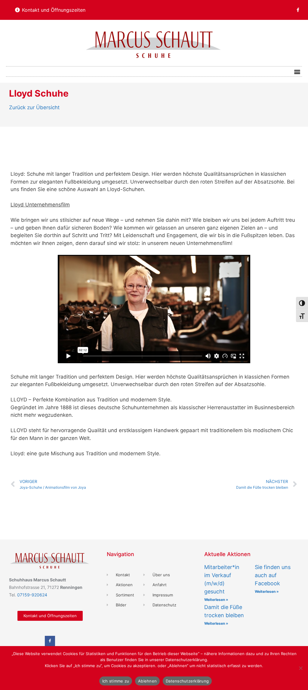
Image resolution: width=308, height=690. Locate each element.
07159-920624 (32, 594)
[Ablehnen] (300, 668)
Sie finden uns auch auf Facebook (273, 575)
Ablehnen (147, 681)
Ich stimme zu (115, 681)
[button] (297, 71)
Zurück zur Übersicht (34, 107)
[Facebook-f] (298, 10)
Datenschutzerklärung (187, 681)
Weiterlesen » (216, 599)
